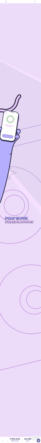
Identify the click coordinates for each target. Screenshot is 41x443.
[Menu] (34, 1)
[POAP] (6, 1)
